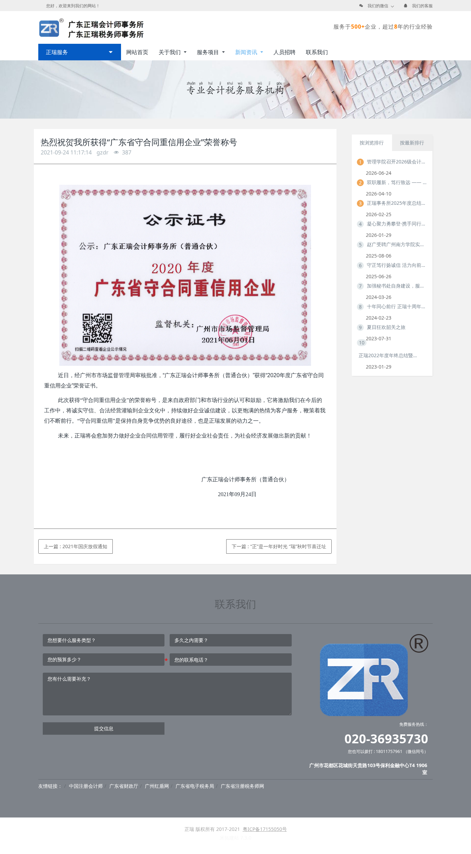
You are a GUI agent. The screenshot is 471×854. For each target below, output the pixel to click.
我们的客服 (422, 6)
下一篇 (279, 546)
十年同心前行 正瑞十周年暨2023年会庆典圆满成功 (397, 306)
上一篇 (75, 546)
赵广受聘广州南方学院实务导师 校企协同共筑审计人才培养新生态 (397, 244)
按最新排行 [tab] (412, 142)
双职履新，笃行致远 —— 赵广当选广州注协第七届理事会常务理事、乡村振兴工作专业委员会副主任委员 (397, 182)
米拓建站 (230, 837)
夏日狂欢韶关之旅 (386, 327)
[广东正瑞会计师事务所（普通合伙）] (91, 26)
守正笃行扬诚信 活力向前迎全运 (397, 265)
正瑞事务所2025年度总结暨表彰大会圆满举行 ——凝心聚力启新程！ (397, 203)
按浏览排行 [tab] (372, 142)
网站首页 (137, 52)
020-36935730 (386, 738)
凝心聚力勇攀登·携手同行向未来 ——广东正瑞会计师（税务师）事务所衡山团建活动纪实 (397, 223)
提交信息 (103, 728)
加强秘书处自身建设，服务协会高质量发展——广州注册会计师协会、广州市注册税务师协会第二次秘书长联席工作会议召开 (397, 285)
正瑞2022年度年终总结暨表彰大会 (389, 355)
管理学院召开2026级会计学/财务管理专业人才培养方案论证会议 (397, 161)
